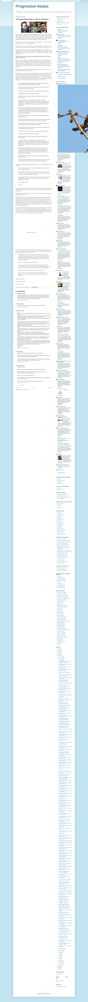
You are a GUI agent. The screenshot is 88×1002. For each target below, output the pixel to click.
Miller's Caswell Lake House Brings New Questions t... (64, 732)
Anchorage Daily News (61, 599)
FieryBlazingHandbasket (62, 370)
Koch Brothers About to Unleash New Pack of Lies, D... (65, 921)
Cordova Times (60, 602)
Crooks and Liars (60, 515)
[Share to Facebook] (35, 287)
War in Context (60, 532)
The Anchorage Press (31, 252)
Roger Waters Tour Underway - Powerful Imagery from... (64, 900)
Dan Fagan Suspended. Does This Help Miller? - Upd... (64, 689)
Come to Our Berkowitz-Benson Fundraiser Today (64, 944)
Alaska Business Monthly (62, 592)
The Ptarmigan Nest (61, 406)
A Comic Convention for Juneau (63, 304)
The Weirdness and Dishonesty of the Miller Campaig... (64, 662)
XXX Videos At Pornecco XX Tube (64, 262)
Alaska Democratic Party (62, 567)
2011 (59, 653)
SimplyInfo (60, 29)
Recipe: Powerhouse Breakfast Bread (64, 429)
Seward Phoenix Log (61, 641)
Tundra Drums (60, 642)
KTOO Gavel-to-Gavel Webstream (63, 629)
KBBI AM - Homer (60, 612)
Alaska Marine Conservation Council (64, 550)
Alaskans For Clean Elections (62, 557)
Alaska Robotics (61, 303)
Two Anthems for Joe (62, 798)
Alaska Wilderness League (62, 554)
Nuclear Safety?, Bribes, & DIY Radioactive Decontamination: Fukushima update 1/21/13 (63, 53)
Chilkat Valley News (61, 601)
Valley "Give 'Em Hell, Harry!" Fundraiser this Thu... (63, 937)
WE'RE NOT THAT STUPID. (63, 464)
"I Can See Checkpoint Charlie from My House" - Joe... (65, 794)
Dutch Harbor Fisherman (61, 605)
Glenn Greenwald (60, 519)
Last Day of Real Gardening (63, 880)
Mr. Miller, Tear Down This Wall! (64, 818)
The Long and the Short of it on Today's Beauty (64, 877)
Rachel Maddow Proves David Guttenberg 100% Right (64, 719)
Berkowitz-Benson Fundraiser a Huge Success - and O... (65, 934)
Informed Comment (60, 522)
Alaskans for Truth (60, 558)
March (60, 960)
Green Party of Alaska (61, 569)
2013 (59, 650)
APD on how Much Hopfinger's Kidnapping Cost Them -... (64, 752)
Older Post (50, 387)
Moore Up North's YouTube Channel (64, 497)
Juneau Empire (60, 611)
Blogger (49, 993)
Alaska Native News (61, 577)
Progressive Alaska (32, 6)
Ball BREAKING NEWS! (62, 224)
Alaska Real (60, 397)
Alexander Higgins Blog (62, 64)
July (59, 953)
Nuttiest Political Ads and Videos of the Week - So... (65, 916)
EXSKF (59, 57)
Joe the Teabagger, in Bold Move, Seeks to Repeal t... (64, 814)
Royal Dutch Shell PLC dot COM (63, 22)
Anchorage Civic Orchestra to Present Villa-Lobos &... (63, 727)
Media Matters (60, 524)
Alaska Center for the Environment (63, 540)
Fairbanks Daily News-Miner (62, 606)
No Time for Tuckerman (62, 216)
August (60, 952)
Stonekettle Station (61, 185)
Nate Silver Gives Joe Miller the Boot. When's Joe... (64, 803)
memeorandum (60, 525)
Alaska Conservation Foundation (63, 544)
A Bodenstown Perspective (63, 443)
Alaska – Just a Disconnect (62, 363)
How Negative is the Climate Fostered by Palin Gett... (63, 929)
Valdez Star (59, 644)
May (59, 957)
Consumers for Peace (61, 18)
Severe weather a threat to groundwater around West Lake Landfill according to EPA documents (64, 47)
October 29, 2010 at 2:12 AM (22, 300)
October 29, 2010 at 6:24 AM (22, 347)
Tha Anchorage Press (61, 584)
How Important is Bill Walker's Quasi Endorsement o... (65, 838)
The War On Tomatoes (67, 186)
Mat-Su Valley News (61, 489)
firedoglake (59, 481)
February (60, 961)
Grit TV (58, 506)
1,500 (51, 207)
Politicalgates (60, 270)
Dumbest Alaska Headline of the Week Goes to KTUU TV (64, 908)
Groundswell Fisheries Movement (64, 206)
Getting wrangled (61, 327)
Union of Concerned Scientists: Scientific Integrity (64, 70)
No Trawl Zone (60, 388)
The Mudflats (45, 42)
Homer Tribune (60, 609)
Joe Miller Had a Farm (62, 948)
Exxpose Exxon (60, 21)
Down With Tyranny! (61, 480)
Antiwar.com (59, 512)
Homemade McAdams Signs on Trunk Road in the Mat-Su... (64, 724)
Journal (59, 437)
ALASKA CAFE (61, 351)
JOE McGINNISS (61, 379)
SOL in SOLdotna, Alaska (63, 317)
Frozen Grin (60, 174)
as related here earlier (23, 46)
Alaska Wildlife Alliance (61, 555)
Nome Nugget (59, 638)
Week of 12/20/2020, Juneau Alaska (64, 232)
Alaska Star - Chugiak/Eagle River (63, 598)
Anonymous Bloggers (62, 293)
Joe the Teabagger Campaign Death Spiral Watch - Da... (65, 711)
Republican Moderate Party (62, 570)
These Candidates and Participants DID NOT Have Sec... (64, 781)
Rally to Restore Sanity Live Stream (65, 682)
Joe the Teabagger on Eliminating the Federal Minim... (65, 923)
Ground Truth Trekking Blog (63, 334)
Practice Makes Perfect (62, 744)
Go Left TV (59, 505)
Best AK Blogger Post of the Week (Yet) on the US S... (64, 714)
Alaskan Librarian (61, 231)
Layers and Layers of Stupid (63, 770)
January (60, 963)
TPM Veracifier (60, 507)
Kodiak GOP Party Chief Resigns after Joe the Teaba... (64, 861)
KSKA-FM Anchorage (61, 628)
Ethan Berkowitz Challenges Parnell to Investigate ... (65, 941)
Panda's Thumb (60, 528)
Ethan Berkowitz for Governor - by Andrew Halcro (64, 692)
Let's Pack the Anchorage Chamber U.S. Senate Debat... (64, 931)
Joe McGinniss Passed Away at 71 (64, 380)
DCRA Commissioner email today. (64, 241)
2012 (59, 652)
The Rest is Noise (60, 531)
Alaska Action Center (61, 539)
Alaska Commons (61, 195)
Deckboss (59, 582)
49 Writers (59, 576)
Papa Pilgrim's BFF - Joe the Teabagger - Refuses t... (63, 902)
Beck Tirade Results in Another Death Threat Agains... (64, 687)
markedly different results (33, 52)
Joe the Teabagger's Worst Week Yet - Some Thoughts (65, 926)
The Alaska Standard (61, 587)
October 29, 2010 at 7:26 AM (22, 361)
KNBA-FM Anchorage (61, 624)
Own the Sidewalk (61, 472)
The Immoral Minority (62, 248)
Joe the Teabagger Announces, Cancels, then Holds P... (64, 872)
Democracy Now (60, 503)
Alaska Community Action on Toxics (64, 541)
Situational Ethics (61, 415)
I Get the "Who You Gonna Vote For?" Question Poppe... (64, 722)
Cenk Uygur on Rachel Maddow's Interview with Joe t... (64, 706)
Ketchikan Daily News (61, 618)
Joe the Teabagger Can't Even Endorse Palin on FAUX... (64, 905)
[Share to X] (34, 287)
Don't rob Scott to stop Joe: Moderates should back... (63, 703)
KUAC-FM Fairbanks (61, 634)
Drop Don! (59, 488)
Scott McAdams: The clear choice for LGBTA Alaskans (65, 875)
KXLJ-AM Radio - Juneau (62, 495)
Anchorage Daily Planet (61, 579)
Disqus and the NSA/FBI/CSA (63, 407)
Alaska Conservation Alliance (62, 543)
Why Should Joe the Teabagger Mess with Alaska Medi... (65, 867)
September (61, 950)
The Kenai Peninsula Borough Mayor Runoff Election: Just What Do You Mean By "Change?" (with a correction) (64, 445)
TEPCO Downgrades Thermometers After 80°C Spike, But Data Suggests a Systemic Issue (64, 36)
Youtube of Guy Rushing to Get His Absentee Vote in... (64, 856)
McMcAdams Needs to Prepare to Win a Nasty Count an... (64, 775)
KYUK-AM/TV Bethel (61, 635)
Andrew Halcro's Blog (61, 580)
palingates (60, 454)
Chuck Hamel (59, 973)
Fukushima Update (61, 78)
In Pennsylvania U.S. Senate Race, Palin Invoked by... (65, 886)
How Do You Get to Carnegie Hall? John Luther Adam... (64, 864)
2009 (59, 965)
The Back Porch (61, 469)
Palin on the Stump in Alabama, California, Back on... (64, 883)
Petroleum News (60, 639)
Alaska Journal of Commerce (62, 595)
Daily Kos (59, 479)
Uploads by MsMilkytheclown (63, 51)
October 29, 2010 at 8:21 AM (22, 382)
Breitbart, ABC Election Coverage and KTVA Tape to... (64, 670)
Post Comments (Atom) (25, 389)
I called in (39, 164)
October (60, 660)
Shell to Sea (59, 24)
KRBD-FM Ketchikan (61, 626)
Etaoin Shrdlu (59, 583)
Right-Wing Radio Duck (62, 938)
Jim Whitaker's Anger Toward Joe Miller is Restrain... (64, 758)
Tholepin (59, 281)
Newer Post (18, 387)
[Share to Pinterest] (37, 287)
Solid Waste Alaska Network (62, 561)
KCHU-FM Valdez (60, 615)
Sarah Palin (65, 455)
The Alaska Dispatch (61, 586)
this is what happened (41, 79)
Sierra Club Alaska (60, 560)
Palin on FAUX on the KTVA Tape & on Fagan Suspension (65, 675)
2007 (59, 968)
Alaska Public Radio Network (62, 596)
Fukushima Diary (61, 34)
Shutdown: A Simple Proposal (63, 398)
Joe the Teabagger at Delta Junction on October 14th (65, 801)
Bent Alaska (60, 261)
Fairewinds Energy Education (63, 72)
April (60, 958)
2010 (59, 655)
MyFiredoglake (60, 483)
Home (34, 387)
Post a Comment (20, 385)
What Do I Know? (61, 162)
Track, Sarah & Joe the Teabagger (64, 879)
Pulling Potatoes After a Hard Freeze (65, 892)
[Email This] (32, 287)
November (61, 658)
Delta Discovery (60, 604)
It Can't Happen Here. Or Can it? (64, 694)
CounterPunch (60, 514)
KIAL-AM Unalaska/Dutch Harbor (63, 621)
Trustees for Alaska (61, 562)
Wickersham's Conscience (63, 83)
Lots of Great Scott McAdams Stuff (65, 890)
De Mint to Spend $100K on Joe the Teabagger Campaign (65, 778)
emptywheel (59, 517)
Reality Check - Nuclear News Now (64, 74)
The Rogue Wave (61, 343)
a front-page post (24, 43)
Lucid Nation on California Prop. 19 (64, 840)
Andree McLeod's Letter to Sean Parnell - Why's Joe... (64, 869)
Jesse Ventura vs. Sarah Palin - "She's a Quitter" (64, 821)
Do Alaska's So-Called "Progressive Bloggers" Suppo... (65, 888)
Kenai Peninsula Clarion (61, 616)
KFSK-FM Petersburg (61, 619)
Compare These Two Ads (63, 684)
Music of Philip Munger (61, 986)
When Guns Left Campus (62, 310)
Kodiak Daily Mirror (60, 625)
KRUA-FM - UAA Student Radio (63, 494)
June (60, 955)
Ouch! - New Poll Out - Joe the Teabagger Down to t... (64, 708)
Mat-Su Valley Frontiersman (62, 636)
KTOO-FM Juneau (60, 631)
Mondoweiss (59, 527)
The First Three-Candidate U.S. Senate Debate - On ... (64, 897)
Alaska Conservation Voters (62, 546)
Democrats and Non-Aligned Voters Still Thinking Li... (64, 755)
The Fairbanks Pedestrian (63, 428)
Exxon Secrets (60, 20)
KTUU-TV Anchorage (61, 632)
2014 (59, 648)
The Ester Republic (61, 309)
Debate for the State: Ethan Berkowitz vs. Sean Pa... (63, 681)
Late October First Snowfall (63, 698)
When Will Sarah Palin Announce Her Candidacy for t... (65, 894)
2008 (59, 967)
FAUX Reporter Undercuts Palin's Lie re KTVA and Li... (65, 665)
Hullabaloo (59, 521)
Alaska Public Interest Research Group (64, 551)
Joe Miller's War (61, 833)
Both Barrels (60, 240)
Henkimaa (60, 326)
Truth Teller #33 (66, 175)
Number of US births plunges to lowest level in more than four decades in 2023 (64, 197)
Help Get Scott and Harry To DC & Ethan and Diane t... (64, 667)
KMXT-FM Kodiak (60, 622)
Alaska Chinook (61, 223)
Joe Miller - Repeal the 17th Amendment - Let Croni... (63, 913)
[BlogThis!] (33, 287)
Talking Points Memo (61, 529)
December (61, 656)
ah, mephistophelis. (62, 40)
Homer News (59, 608)
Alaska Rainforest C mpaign (62, 552)
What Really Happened (61, 534)
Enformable (60, 45)
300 (47, 207)
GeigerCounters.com (62, 76)
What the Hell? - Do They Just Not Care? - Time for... (64, 766)
